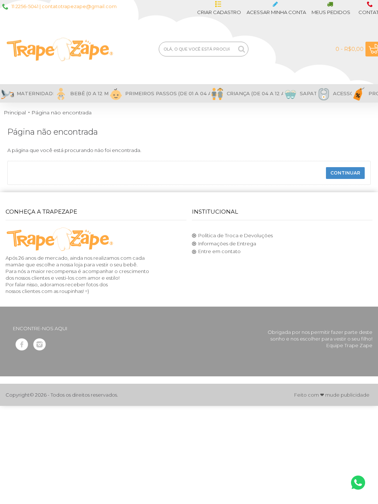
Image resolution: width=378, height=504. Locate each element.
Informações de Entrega (227, 243)
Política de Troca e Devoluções (235, 235)
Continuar (345, 173)
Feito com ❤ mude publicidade (332, 395)
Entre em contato (219, 251)
